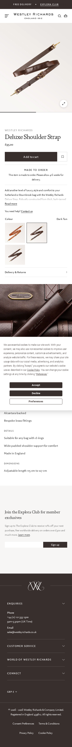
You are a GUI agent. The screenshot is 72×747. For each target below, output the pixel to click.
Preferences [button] (41, 374)
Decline (36, 393)
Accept (36, 385)
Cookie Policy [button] (33, 369)
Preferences (36, 401)
